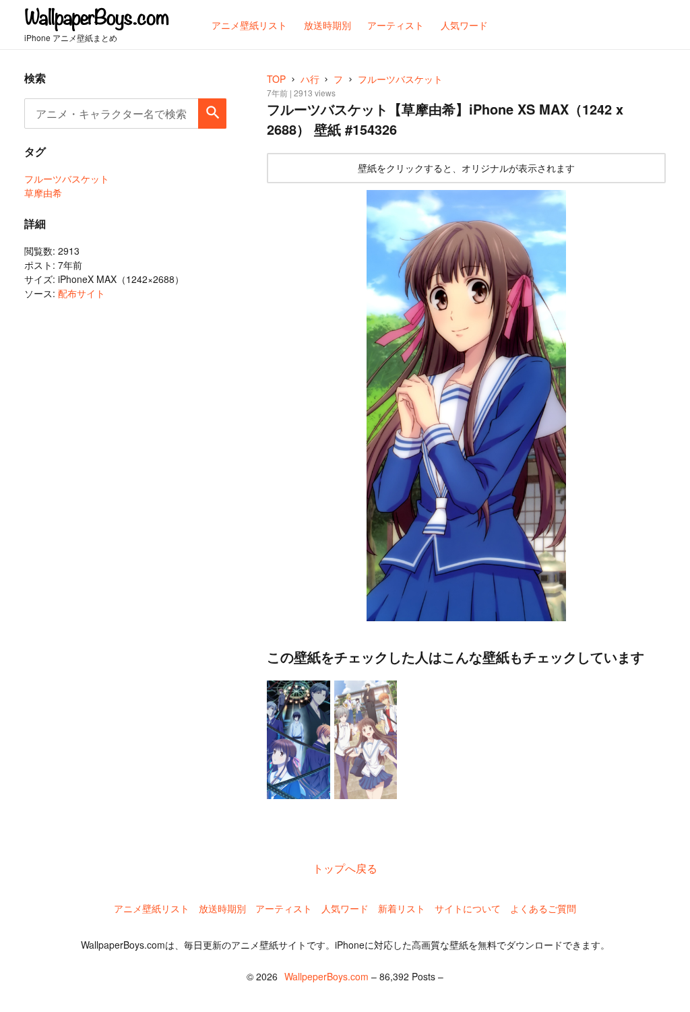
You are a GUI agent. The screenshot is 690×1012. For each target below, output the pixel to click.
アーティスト (283, 908)
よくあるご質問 (543, 908)
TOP (276, 79)
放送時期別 (222, 908)
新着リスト (401, 908)
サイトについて (468, 908)
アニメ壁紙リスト (151, 908)
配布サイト (81, 293)
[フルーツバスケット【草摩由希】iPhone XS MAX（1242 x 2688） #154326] (466, 406)
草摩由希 (43, 192)
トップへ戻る (345, 868)
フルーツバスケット (66, 178)
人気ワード (345, 908)
